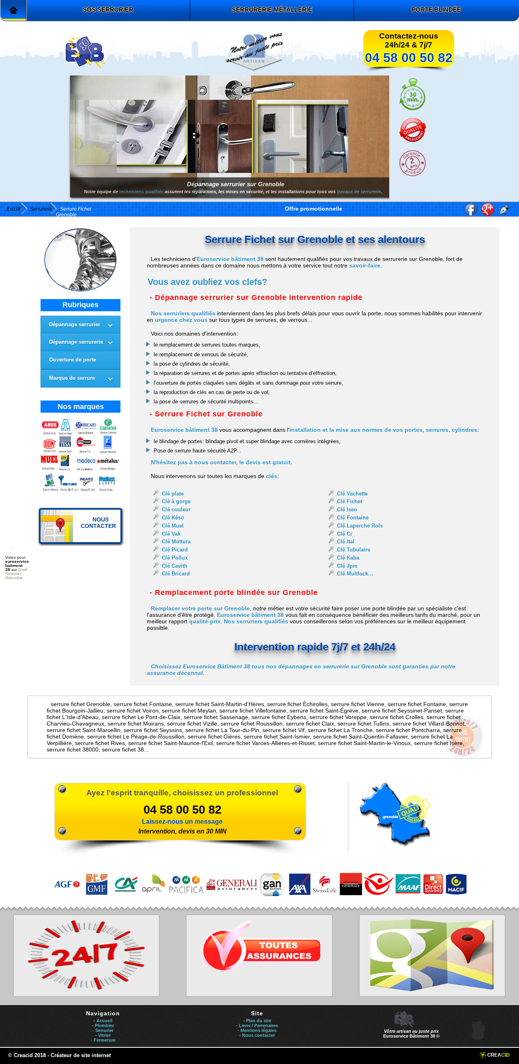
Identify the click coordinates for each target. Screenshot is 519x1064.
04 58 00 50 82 (409, 57)
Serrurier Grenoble (14, 575)
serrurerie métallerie (272, 9)
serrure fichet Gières (214, 736)
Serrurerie (41, 209)
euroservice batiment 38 (17, 565)
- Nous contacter (257, 1035)
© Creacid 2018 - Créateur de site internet (59, 1055)
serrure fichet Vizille (192, 723)
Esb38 (13, 209)
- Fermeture (103, 1040)
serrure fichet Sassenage (216, 717)
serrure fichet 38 (123, 749)
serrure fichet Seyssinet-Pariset (402, 710)
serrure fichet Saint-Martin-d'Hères (219, 704)
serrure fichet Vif (283, 730)
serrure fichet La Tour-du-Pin (222, 730)
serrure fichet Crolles (396, 717)
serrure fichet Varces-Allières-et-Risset (265, 743)
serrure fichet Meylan (189, 710)
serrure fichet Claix (310, 723)
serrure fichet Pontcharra (408, 730)
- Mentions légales (257, 1030)
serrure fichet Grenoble (80, 704)
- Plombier (103, 1025)
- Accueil (103, 1020)
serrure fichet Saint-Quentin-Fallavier (360, 736)
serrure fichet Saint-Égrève (324, 710)
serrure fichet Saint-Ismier (277, 736)
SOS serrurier (108, 9)
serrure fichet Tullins (363, 723)
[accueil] (13, 10)
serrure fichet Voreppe (338, 717)
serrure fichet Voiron (133, 710)
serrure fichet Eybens (278, 717)
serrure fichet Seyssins (153, 730)
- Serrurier (103, 1030)
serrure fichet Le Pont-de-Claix (141, 717)
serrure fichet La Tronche (340, 730)
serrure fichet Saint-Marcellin (83, 730)
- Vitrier (103, 1035)
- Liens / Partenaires (257, 1025)
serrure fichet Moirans (135, 723)
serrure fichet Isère (438, 743)
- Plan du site (257, 1020)
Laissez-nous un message (182, 821)
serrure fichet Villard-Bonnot (428, 723)
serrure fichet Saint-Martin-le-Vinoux (364, 743)
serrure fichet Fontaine (143, 704)
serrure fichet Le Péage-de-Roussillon (135, 736)
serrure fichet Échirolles (297, 704)
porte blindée (436, 9)
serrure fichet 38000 (73, 749)
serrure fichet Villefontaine (252, 710)
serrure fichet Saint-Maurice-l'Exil (170, 743)
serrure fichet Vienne (357, 704)
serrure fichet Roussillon (252, 723)
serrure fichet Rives (100, 743)
